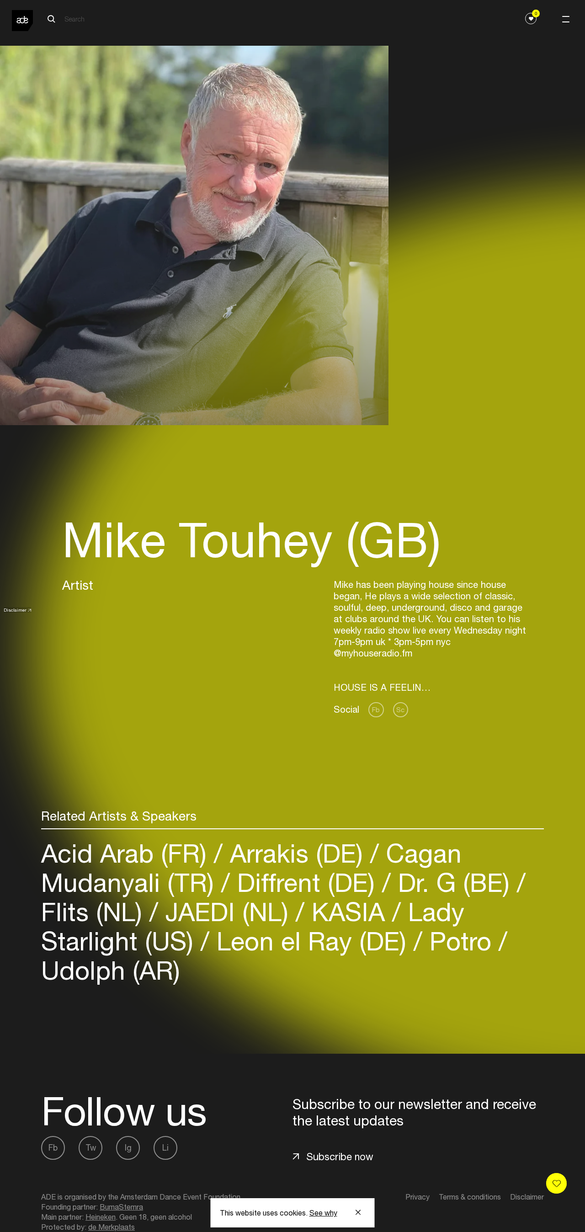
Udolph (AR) (110, 970)
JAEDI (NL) (227, 912)
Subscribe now (339, 1157)
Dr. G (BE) (454, 882)
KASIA (348, 912)
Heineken (100, 1217)
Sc (400, 710)
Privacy (417, 1197)
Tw (90, 1147)
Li (165, 1147)
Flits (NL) (95, 912)
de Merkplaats (111, 1227)
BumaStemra (121, 1207)
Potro (460, 941)
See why (323, 1213)
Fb (376, 710)
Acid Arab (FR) (127, 853)
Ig (128, 1147)
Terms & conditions (470, 1197)
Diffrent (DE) (306, 882)
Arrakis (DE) (296, 853)
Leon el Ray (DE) (311, 941)
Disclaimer (15, 610)
